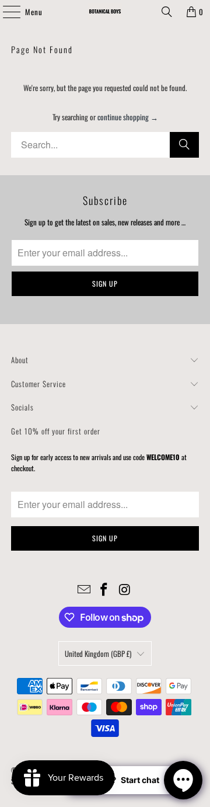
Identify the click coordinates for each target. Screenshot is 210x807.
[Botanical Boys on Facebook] (104, 589)
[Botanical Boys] (105, 11)
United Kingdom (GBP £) (98, 653)
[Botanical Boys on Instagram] (125, 589)
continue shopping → (127, 117)
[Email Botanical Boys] (84, 589)
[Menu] (5, 11)
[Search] (167, 11)
